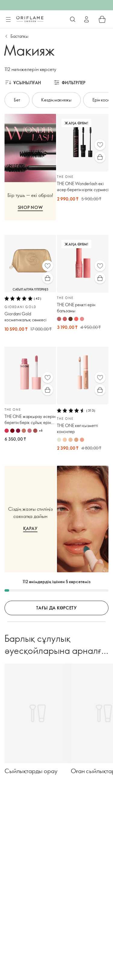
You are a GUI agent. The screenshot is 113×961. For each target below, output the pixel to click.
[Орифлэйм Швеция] (30, 19)
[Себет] (102, 19)
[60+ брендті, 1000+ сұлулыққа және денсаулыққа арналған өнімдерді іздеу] (72, 19)
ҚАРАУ (30, 528)
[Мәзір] (8, 19)
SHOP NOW (30, 207)
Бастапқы (19, 36)
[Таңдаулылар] (100, 144)
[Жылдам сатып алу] (100, 157)
